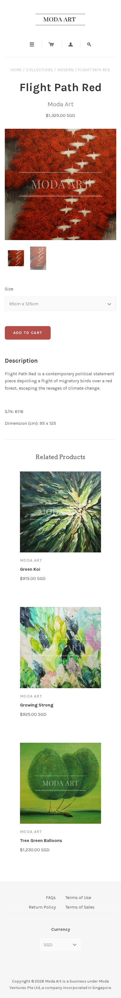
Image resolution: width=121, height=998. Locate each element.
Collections (39, 70)
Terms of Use (78, 897)
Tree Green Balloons (41, 840)
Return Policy (42, 907)
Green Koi (30, 569)
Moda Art (60, 104)
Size (9, 289)
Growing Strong (36, 705)
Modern (66, 70)
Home (16, 70)
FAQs (51, 897)
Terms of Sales (80, 907)
